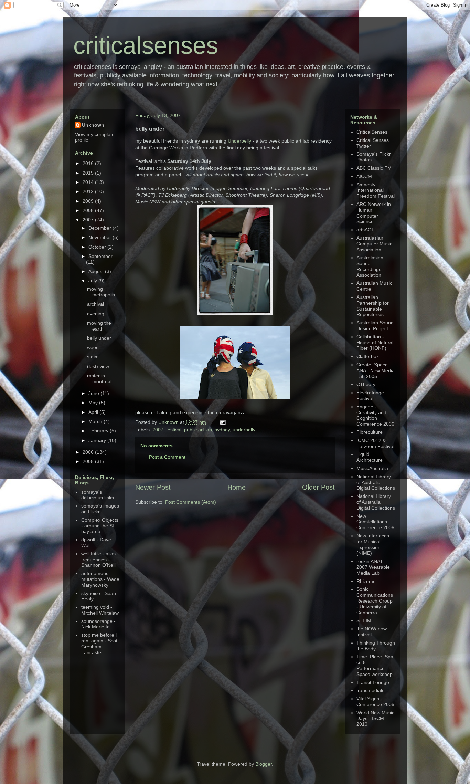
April (93, 412)
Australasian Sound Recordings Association (369, 266)
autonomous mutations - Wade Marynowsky (100, 579)
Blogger (263, 764)
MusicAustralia (372, 468)
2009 (89, 201)
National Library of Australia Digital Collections (375, 502)
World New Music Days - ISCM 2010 (375, 718)
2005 (89, 461)
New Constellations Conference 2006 (375, 522)
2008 (89, 210)
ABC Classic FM (374, 168)
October (97, 247)
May (93, 402)
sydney (222, 429)
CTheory (365, 384)
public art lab (198, 429)
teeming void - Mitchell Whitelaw (100, 610)
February (99, 430)
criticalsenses (145, 45)
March (96, 421)
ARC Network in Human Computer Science (373, 212)
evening (95, 313)
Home (236, 487)
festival (173, 429)
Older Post (318, 487)
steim (93, 356)
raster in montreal (99, 378)
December (100, 228)
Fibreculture (369, 432)
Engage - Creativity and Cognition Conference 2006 (375, 415)
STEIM (363, 620)
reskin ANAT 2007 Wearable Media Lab (373, 567)
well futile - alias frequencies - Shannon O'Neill (98, 559)
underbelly (244, 429)
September (100, 256)
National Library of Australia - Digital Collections (375, 482)
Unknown (169, 422)
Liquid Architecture (369, 457)
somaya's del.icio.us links (97, 495)
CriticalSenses (371, 132)
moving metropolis (101, 291)
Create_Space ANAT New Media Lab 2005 (375, 370)
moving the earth (99, 326)
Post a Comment (167, 457)
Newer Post (153, 487)
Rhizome (366, 581)
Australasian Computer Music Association (374, 243)
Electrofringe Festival (370, 395)
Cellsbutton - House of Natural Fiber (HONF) (374, 342)
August (96, 271)
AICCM (364, 176)
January (97, 440)
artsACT (365, 229)
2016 (89, 163)
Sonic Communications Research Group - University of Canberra (374, 600)
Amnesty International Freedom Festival (375, 190)
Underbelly (239, 141)
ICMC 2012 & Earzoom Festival (375, 443)
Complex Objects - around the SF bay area (99, 525)
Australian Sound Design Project (375, 325)
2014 (89, 182)
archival (95, 304)
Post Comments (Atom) (190, 502)
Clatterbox (367, 356)
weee (93, 347)
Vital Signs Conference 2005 (375, 701)
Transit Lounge (372, 682)
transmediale (370, 690)
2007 (157, 429)
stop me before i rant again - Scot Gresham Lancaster (99, 643)
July (93, 280)
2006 (89, 452)
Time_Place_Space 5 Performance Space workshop (374, 665)
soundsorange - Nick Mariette (98, 624)
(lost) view (98, 366)
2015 (89, 173)
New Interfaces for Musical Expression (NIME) (372, 544)
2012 (89, 191)
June (94, 393)
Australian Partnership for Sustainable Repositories (372, 305)
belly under (99, 338)
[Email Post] (221, 422)
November (100, 237)
